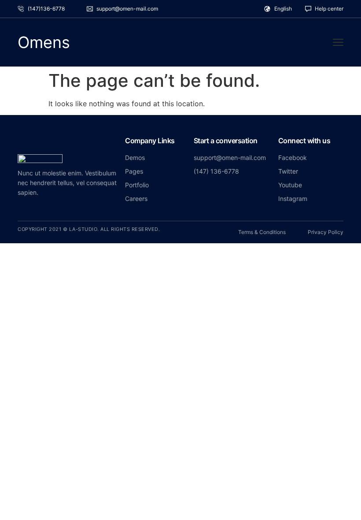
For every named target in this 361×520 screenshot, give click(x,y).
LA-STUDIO (83, 229)
